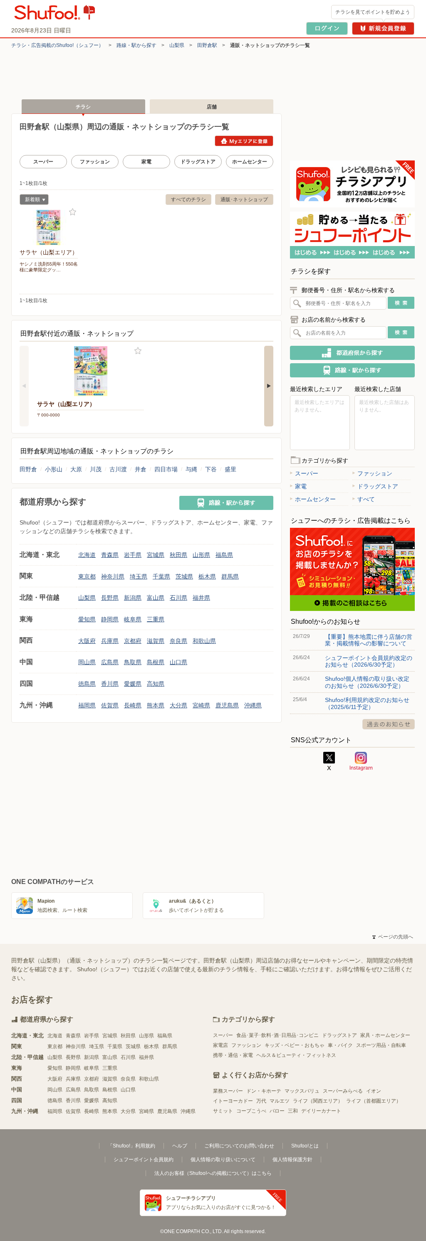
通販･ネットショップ (244, 199)
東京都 (87, 576)
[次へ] (268, 386)
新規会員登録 (383, 28)
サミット (223, 1111)
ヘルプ (179, 1146)
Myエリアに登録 (244, 140)
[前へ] (24, 386)
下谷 (211, 469)
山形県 (201, 555)
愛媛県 (132, 683)
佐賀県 (110, 705)
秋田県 (178, 555)
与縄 (191, 469)
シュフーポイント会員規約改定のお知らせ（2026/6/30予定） (368, 661)
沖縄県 (253, 705)
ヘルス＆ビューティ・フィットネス (296, 1055)
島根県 (155, 662)
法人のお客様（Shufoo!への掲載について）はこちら (213, 1173)
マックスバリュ (302, 1091)
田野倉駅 (207, 45)
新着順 (30, 200)
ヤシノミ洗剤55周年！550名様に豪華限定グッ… (49, 266)
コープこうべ (251, 1111)
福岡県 (87, 705)
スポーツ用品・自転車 (381, 1045)
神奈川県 (112, 576)
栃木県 (207, 576)
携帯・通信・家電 (233, 1055)
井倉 (140, 469)
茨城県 (184, 576)
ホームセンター (249, 162)
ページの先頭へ (392, 937)
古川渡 (118, 469)
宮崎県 (201, 705)
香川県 (110, 683)
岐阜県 (132, 619)
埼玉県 (138, 576)
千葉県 (161, 576)
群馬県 (230, 576)
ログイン (327, 28)
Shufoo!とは (305, 1146)
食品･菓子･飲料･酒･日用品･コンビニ (277, 1035)
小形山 (53, 469)
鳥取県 (132, 662)
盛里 (230, 469)
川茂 (96, 469)
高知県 (155, 683)
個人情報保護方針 (292, 1159)
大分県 (178, 705)
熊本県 (155, 705)
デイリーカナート (321, 1111)
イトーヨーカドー (233, 1101)
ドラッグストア (198, 162)
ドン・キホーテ (263, 1091)
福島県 (224, 555)
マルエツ (280, 1101)
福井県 (201, 597)
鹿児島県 (227, 705)
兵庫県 (110, 641)
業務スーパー (228, 1091)
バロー (277, 1111)
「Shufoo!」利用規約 (131, 1146)
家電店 (220, 1045)
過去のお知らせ (388, 724)
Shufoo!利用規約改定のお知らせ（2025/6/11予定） (367, 703)
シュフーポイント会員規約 (143, 1159)
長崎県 (132, 705)
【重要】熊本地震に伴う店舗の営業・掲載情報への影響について (368, 640)
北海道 (87, 555)
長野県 (110, 597)
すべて (366, 499)
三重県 (155, 619)
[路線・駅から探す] (226, 503)
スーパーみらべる (343, 1091)
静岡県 (110, 619)
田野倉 (28, 469)
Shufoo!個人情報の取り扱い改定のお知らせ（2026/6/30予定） (367, 682)
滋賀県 (155, 641)
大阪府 (87, 641)
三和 (293, 1111)
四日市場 (166, 469)
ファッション (95, 162)
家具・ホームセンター (385, 1035)
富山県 (155, 597)
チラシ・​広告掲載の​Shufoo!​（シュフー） (57, 45)
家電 (146, 162)
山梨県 (176, 45)
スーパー (43, 162)
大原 (76, 469)
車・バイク (340, 1045)
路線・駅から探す (136, 45)
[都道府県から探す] (352, 353)
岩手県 (132, 555)
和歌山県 (204, 641)
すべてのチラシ (188, 199)
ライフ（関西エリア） (318, 1101)
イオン (373, 1091)
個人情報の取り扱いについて (223, 1159)
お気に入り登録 (72, 212)
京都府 (132, 641)
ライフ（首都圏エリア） (373, 1101)
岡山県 (87, 662)
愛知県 (87, 619)
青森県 (110, 555)
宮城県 (155, 555)
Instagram (361, 761)
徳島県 (87, 683)
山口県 (178, 662)
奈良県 (178, 641)
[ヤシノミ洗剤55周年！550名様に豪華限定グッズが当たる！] (49, 227)
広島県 (110, 662)
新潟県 (132, 597)
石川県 (178, 597)
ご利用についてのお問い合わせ (239, 1146)
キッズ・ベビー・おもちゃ (294, 1045)
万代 (261, 1101)
